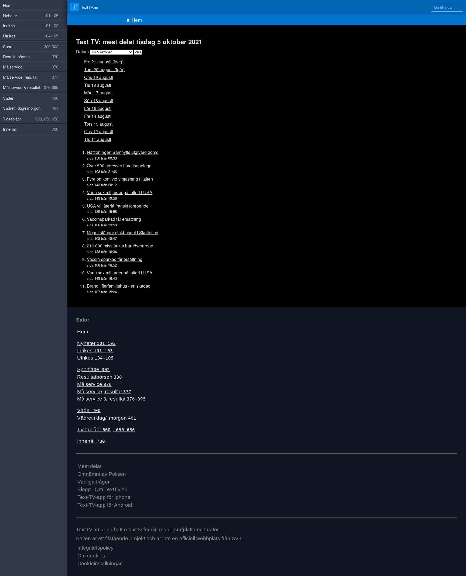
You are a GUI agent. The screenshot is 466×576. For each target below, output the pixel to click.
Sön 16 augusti (98, 100)
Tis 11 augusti (97, 139)
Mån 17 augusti (99, 92)
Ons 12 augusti (98, 131)
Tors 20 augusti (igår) (104, 69)
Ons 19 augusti (98, 77)
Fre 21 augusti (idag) (104, 61)
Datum (82, 52)
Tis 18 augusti (97, 85)
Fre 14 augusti (97, 116)
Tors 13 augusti (99, 124)
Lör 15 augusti (97, 108)
